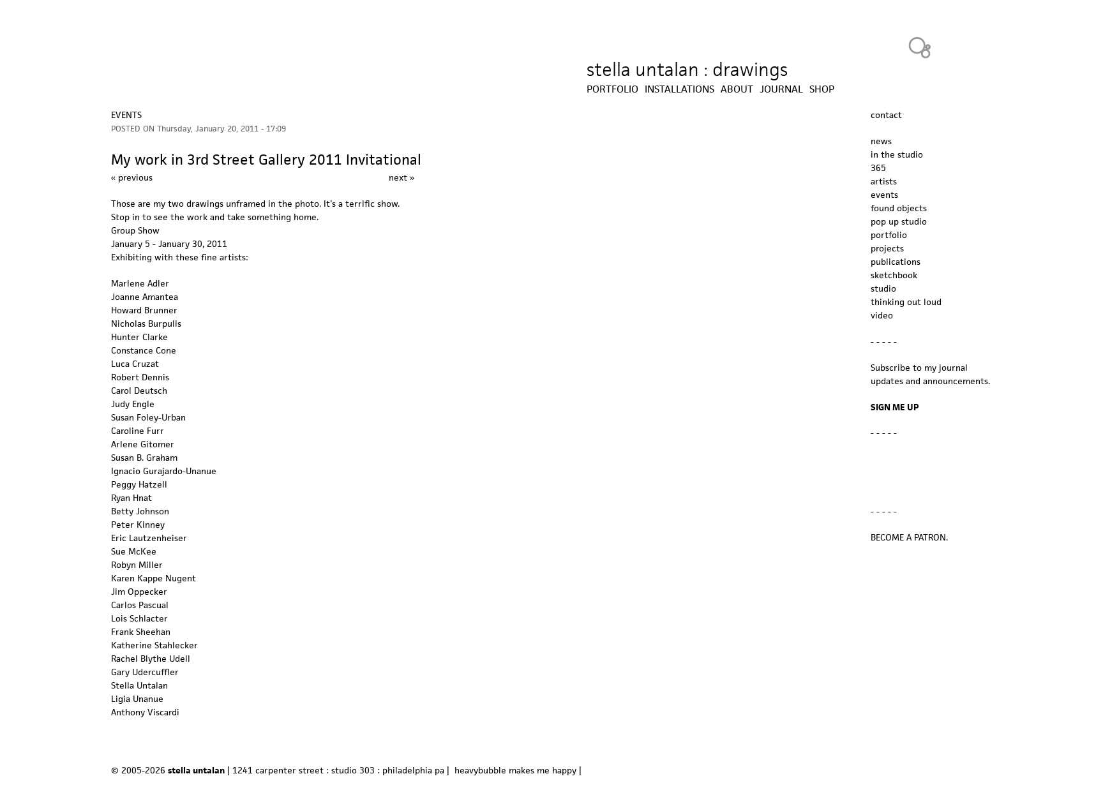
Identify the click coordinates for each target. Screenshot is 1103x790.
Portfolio (612, 89)
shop (821, 89)
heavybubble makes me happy (515, 770)
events (126, 115)
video (882, 315)
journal (781, 89)
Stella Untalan (139, 685)
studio (883, 288)
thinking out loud (906, 302)
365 (878, 168)
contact (886, 115)
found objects (899, 208)
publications (895, 261)
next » (401, 177)
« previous (132, 177)
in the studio (897, 154)
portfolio (889, 235)
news (881, 141)
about (737, 89)
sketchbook (894, 275)
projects (887, 248)
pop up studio (899, 221)
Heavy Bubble (920, 47)
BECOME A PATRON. (909, 537)
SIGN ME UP (895, 407)
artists (884, 181)
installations (679, 89)
